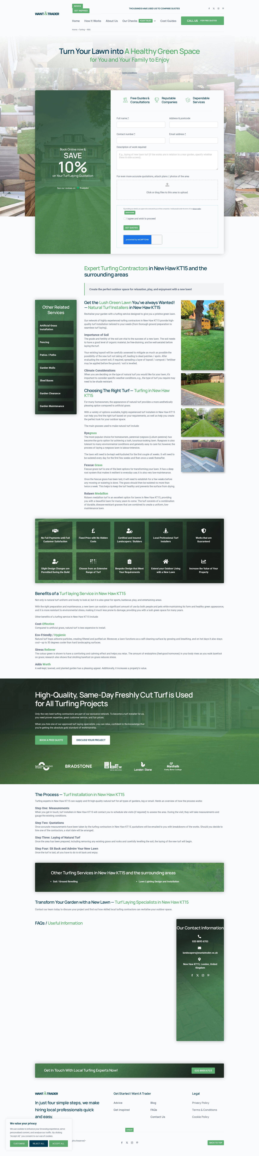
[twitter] (214, 8)
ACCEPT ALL (58, 1143)
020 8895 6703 (200, 941)
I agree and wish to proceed (141, 218)
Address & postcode (179, 118)
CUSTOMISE (19, 1143)
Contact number (126, 134)
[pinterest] (223, 8)
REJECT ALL (39, 1143)
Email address (177, 134)
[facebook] (209, 8)
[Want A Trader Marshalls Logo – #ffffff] (46, 1092)
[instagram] (218, 8)
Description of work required (131, 147)
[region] (39, 1134)
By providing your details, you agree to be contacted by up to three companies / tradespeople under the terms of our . (162, 209)
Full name (123, 118)
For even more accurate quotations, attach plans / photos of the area (153, 176)
